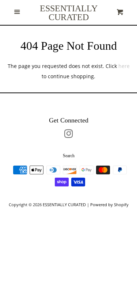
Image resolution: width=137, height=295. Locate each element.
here (124, 66)
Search (69, 155)
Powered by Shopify (109, 204)
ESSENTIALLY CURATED (69, 13)
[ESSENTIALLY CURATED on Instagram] (68, 135)
